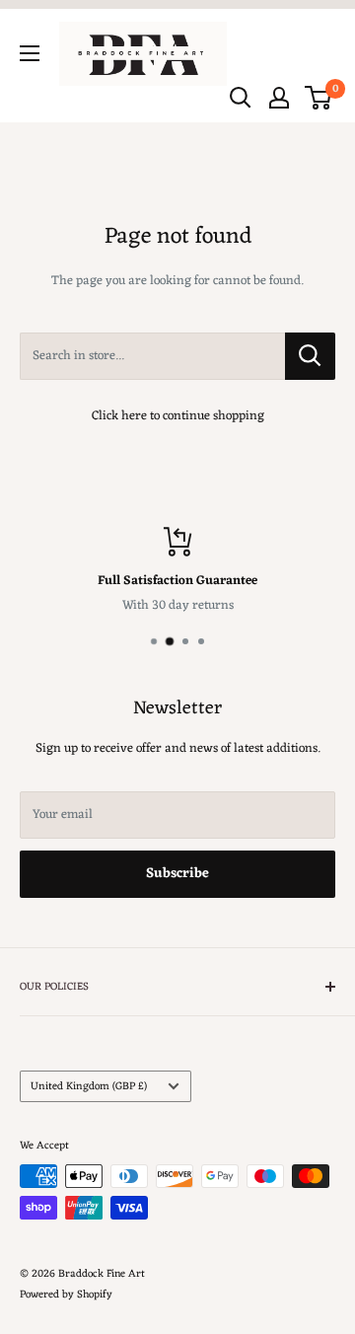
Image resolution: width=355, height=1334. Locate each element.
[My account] (279, 98)
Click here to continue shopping (178, 416)
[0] (319, 98)
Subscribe (177, 873)
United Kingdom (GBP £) (89, 1086)
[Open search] (240, 98)
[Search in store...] (310, 356)
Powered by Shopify (66, 1294)
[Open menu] (29, 53)
